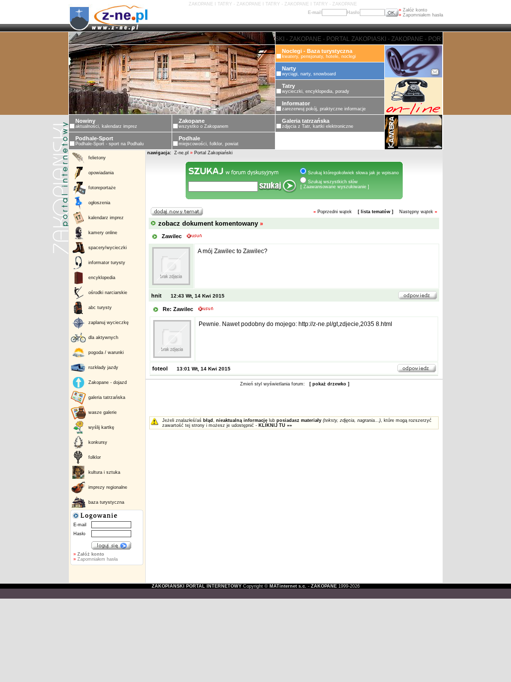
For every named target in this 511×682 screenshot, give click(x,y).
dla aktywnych (103, 337)
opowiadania (101, 172)
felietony (97, 157)
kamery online (102, 232)
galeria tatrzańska (106, 397)
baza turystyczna (106, 502)
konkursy (97, 442)
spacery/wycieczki (107, 247)
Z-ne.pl (182, 152)
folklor (94, 457)
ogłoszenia (99, 202)
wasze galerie (102, 412)
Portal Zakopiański (213, 152)
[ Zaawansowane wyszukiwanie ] (334, 186)
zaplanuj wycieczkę (108, 322)
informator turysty (106, 262)
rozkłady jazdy (103, 367)
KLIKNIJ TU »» (275, 425)
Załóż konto (413, 9)
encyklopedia (101, 277)
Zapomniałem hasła (421, 14)
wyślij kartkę (101, 427)
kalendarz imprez (106, 217)
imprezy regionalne (107, 487)
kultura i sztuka (104, 472)
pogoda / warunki (106, 352)
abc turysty (100, 307)
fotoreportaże (102, 187)
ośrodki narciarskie (107, 292)
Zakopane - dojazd (107, 382)
